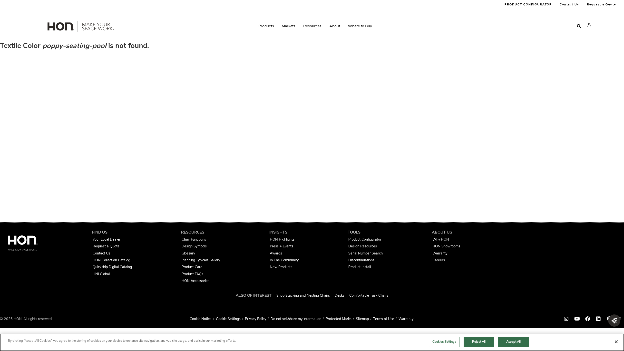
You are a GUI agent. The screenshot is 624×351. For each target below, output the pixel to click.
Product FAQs (192, 274)
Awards (276, 253)
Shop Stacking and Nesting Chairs (303, 295)
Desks (339, 295)
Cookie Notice (201, 318)
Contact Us (569, 4)
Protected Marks (338, 318)
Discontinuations (361, 260)
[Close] (616, 341)
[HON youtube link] (577, 318)
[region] (312, 342)
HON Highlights (282, 239)
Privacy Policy (255, 318)
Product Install (359, 266)
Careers (438, 260)
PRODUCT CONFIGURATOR (528, 4)
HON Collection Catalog (111, 260)
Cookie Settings (228, 318)
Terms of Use (383, 318)
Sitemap (362, 318)
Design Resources (362, 246)
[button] (589, 25)
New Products (281, 266)
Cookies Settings (444, 342)
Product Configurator (364, 239)
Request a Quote (601, 4)
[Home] (80, 28)
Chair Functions (194, 239)
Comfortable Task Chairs (368, 295)
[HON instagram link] (566, 318)
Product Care (192, 266)
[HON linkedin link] (598, 318)
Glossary (188, 253)
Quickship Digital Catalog (112, 266)
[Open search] (579, 26)
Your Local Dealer (106, 239)
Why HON (440, 239)
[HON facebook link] (587, 318)
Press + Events (281, 246)
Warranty (439, 253)
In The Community (284, 260)
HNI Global (101, 274)
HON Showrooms (446, 246)
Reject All (479, 342)
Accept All (513, 342)
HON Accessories (195, 280)
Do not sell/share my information (296, 318)
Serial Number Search (365, 253)
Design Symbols (194, 246)
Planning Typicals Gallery (201, 260)
